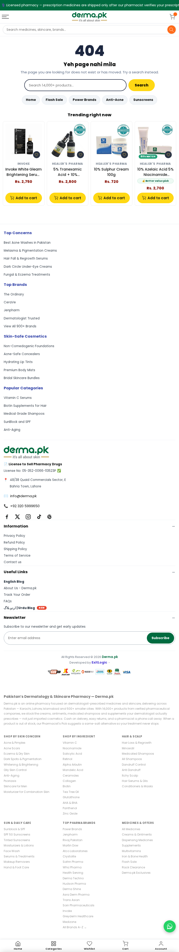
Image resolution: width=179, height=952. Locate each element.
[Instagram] (28, 517)
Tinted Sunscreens (17, 840)
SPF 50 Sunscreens (17, 834)
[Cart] (172, 17)
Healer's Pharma (67, 164)
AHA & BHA (70, 803)
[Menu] (6, 17)
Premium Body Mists (19, 370)
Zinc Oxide (70, 813)
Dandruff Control (134, 765)
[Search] (171, 29)
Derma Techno (73, 878)
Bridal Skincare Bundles (22, 378)
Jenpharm (12, 310)
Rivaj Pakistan (73, 840)
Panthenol (70, 808)
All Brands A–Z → (75, 927)
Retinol (67, 759)
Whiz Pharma (72, 867)
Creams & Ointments (137, 834)
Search (141, 85)
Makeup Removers (17, 862)
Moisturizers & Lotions (19, 845)
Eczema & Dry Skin (17, 754)
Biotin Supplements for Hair (25, 406)
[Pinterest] (50, 517)
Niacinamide (72, 748)
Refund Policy (14, 542)
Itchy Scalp (130, 775)
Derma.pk (110, 657)
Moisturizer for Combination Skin (26, 792)
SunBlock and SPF (17, 422)
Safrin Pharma (73, 862)
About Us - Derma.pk (20, 588)
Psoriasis (10, 781)
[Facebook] (7, 517)
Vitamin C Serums (18, 398)
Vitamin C (70, 743)
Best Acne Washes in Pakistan (27, 242)
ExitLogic (99, 662)
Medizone (69, 922)
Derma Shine (72, 889)
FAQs (8, 601)
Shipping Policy (15, 549)
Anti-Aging (12, 430)
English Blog (14, 581)
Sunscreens (143, 100)
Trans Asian (71, 900)
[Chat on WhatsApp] (170, 926)
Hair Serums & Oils (135, 781)
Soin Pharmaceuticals (78, 905)
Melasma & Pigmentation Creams (30, 250)
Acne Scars (12, 748)
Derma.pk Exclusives (136, 873)
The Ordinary (14, 294)
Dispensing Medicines (137, 840)
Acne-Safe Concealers (22, 354)
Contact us (12, 562)
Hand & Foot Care (16, 867)
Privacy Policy (14, 536)
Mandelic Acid (73, 770)
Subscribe (160, 638)
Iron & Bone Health (135, 856)
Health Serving (73, 873)
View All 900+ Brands (20, 326)
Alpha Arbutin (72, 765)
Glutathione (71, 797)
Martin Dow (70, 845)
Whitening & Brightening (21, 765)
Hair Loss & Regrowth (136, 743)
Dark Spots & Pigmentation (22, 759)
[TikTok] (39, 517)
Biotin (67, 786)
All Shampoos (132, 759)
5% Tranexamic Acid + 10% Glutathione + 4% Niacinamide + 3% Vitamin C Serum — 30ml (67, 172)
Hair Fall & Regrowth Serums (26, 258)
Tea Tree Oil (71, 792)
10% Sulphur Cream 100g (111, 172)
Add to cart (26, 197)
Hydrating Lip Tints (18, 362)
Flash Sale (54, 100)
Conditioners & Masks (137, 786)
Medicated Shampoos (138, 754)
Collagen (69, 781)
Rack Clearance (133, 867)
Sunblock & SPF (14, 829)
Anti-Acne (115, 100)
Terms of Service (17, 555)
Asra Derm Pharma (76, 895)
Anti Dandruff (131, 770)
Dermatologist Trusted (22, 318)
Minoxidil (128, 748)
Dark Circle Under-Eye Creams (28, 266)
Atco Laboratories (75, 851)
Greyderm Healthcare (78, 916)
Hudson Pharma (74, 884)
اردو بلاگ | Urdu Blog (24, 608)
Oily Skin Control (15, 770)
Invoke (23, 164)
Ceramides (71, 775)
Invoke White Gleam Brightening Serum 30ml (23, 172)
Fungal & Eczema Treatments (27, 274)
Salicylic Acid (72, 754)
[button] (36, 154)
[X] (17, 517)
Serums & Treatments (19, 856)
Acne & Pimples (14, 743)
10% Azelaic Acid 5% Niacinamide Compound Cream (155, 172)
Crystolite (69, 856)
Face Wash (12, 851)
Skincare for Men (15, 786)
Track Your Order (17, 594)
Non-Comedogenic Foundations (29, 346)
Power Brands (84, 100)
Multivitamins (131, 851)
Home (31, 100)
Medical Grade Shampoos (24, 413)
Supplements (131, 845)
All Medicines (131, 829)
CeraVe (10, 302)
